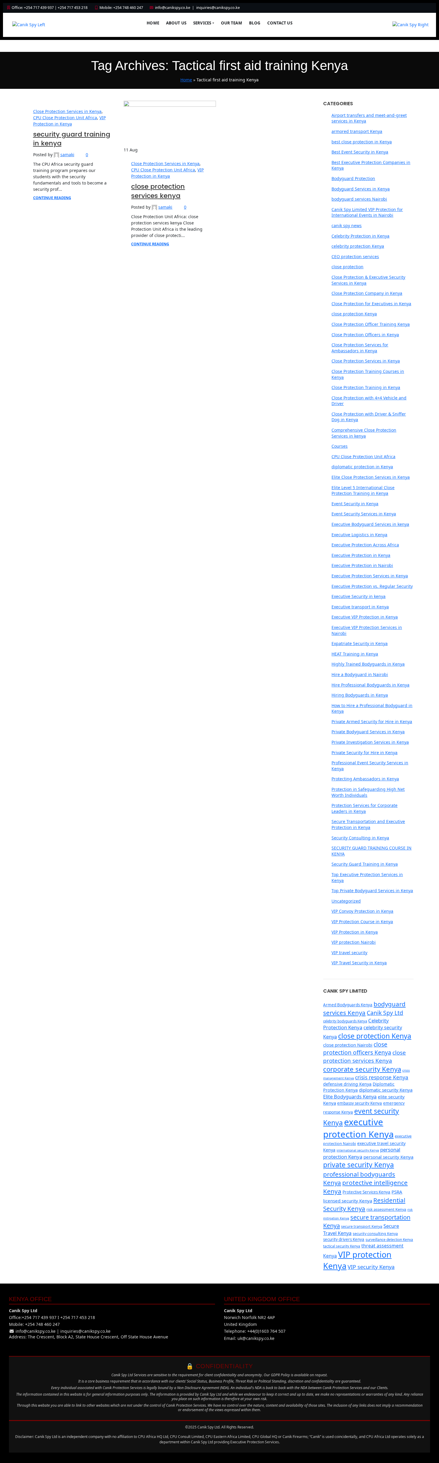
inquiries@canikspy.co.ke (218, 7)
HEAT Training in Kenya (354, 654)
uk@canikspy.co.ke (255, 1338)
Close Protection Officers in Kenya (365, 334)
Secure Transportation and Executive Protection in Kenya (368, 824)
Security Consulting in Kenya (360, 838)
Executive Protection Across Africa (365, 545)
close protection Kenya (354, 314)
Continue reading (52, 197)
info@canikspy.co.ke (172, 7)
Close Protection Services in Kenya (67, 111)
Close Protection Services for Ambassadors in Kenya (359, 348)
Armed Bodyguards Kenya (347, 1005)
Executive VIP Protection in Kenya (364, 617)
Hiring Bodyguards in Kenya (359, 695)
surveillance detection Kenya (389, 1239)
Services (202, 23)
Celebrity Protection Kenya (356, 1024)
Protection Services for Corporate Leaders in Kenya (364, 808)
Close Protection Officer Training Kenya (370, 324)
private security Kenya (358, 1164)
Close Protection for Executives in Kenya (371, 303)
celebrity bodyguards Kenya (345, 1021)
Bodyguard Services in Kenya (360, 189)
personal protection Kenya (361, 1153)
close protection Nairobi (347, 1045)
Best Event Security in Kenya (359, 152)
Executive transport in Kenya (360, 607)
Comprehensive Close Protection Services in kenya (363, 433)
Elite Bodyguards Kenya (350, 1096)
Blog (255, 23)
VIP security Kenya (371, 1266)
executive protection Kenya (358, 1128)
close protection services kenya (158, 191)
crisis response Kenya (381, 1077)
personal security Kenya (388, 1157)
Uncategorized (346, 901)
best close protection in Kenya (361, 142)
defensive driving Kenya (347, 1084)
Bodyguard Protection (353, 178)
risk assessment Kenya (386, 1209)
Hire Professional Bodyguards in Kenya (370, 685)
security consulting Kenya (375, 1233)
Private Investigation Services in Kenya (370, 742)
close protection (347, 266)
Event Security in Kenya (354, 503)
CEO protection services (355, 256)
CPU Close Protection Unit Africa (65, 117)
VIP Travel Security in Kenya (359, 962)
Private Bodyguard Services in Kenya (368, 731)
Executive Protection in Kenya (360, 555)
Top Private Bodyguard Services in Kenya (372, 890)
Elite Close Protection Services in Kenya (370, 477)
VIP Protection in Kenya (354, 932)
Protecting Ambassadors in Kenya (365, 779)
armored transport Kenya (356, 131)
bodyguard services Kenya (364, 1008)
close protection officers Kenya (357, 1048)
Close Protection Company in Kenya (366, 293)
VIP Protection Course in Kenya (362, 921)
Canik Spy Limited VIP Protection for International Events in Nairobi (367, 212)
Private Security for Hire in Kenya (364, 752)
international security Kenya (358, 1150)
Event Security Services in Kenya (363, 514)
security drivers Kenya (343, 1239)
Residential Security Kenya (364, 1204)
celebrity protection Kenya (357, 246)
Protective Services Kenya (366, 1192)
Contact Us (279, 23)
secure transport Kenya (361, 1226)
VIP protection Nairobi (353, 942)
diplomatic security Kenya (385, 1090)
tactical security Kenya (341, 1246)
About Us (176, 23)
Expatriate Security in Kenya (359, 643)
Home (153, 23)
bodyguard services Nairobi (359, 199)
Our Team (231, 23)
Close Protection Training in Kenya (365, 387)
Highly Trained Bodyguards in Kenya (368, 664)
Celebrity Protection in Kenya (360, 236)
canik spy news (346, 225)
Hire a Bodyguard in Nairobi (359, 674)
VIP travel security (349, 952)
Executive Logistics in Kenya (359, 534)
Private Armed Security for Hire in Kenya (371, 721)
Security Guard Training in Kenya (364, 864)
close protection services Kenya (364, 1056)
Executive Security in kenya (358, 596)
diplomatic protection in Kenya (362, 466)
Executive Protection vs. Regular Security (372, 586)
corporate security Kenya (362, 1069)
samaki (67, 154)
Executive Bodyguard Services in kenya (370, 524)
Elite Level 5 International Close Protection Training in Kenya (363, 490)
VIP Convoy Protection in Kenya (362, 911)
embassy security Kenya (359, 1103)
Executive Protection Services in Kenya (369, 576)
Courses (339, 446)
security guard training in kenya (71, 139)
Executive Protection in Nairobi (362, 565)
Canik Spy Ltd (385, 1013)
